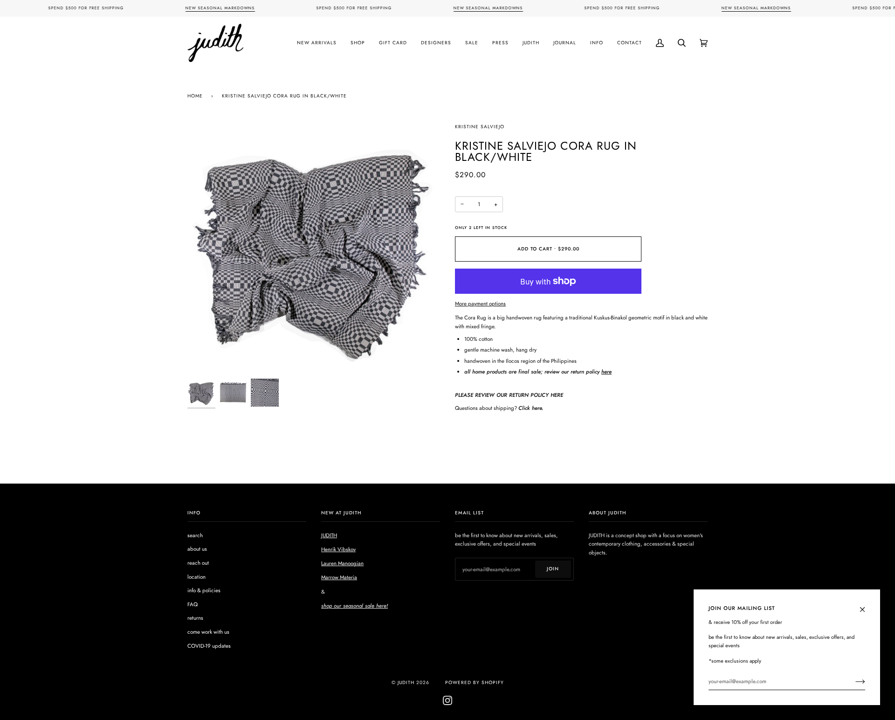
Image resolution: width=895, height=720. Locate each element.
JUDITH (329, 535)
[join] (852, 681)
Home (195, 95)
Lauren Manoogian (342, 563)
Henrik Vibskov (338, 549)
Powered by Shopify (474, 682)
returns (195, 618)
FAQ (192, 604)
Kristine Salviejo (479, 126)
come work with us (208, 632)
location (196, 577)
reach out (198, 563)
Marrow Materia (339, 577)
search (195, 535)
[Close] (866, 604)
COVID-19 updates (209, 646)
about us (197, 549)
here (606, 371)
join (553, 568)
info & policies (203, 590)
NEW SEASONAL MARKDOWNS (220, 8)
